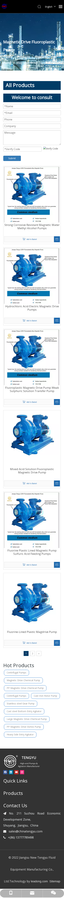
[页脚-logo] (21, 761)
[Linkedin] (11, 772)
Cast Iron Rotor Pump (45, 695)
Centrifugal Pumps (16, 672)
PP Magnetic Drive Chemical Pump (25, 688)
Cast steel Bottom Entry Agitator (24, 711)
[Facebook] (5, 772)
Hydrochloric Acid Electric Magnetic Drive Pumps (32, 308)
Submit (12, 158)
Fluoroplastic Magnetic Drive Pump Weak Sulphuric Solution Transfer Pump (32, 389)
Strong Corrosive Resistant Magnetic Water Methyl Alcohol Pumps (32, 226)
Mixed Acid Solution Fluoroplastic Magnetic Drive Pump (32, 470)
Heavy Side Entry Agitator (20, 734)
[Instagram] (22, 772)
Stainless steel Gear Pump (20, 703)
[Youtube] (16, 772)
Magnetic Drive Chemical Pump (23, 680)
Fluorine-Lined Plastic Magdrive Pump (32, 632)
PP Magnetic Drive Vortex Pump (24, 726)
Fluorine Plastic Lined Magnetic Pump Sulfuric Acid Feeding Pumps (32, 552)
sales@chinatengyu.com (26, 831)
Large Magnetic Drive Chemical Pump (27, 719)
